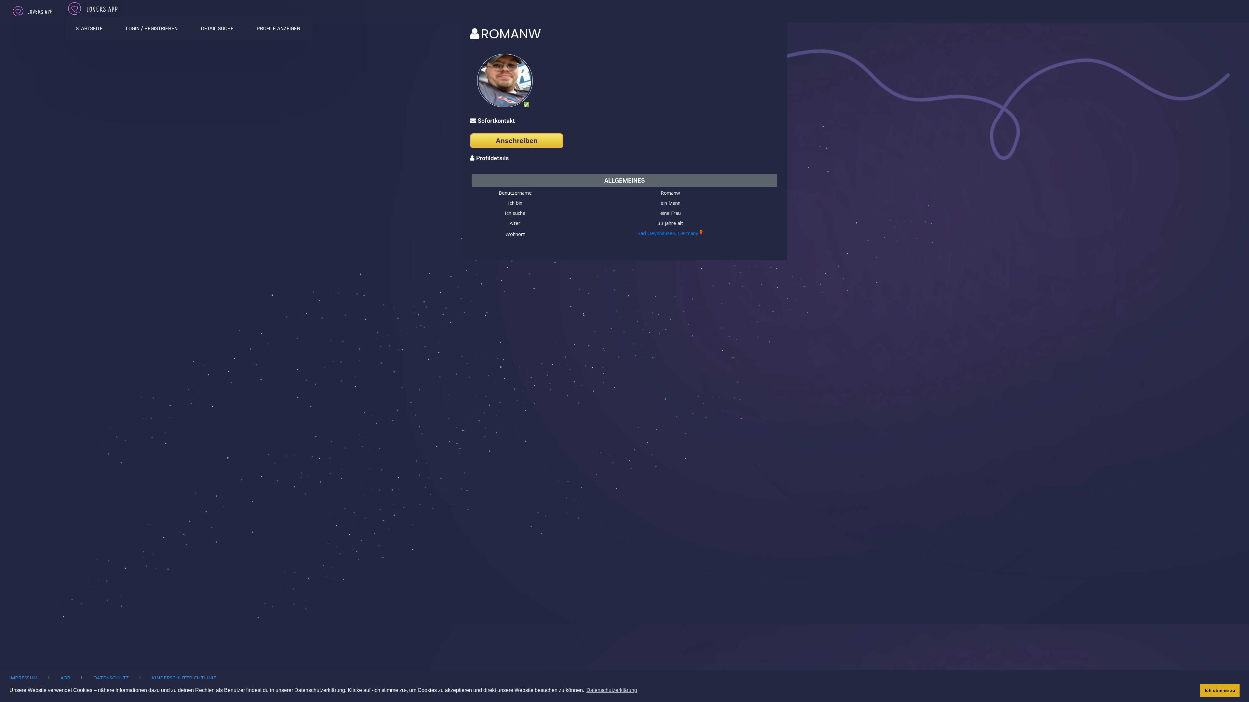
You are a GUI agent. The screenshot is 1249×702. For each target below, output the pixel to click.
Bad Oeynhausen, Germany (667, 233)
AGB (65, 677)
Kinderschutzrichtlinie (184, 677)
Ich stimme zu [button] (1220, 690)
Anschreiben (517, 140)
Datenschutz (111, 677)
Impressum (23, 677)
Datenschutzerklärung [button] (611, 690)
